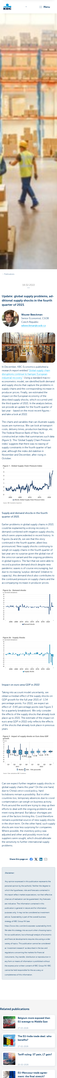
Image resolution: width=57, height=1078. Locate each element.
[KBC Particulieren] (7, 7)
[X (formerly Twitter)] (36, 859)
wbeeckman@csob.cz (33, 325)
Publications (9, 274)
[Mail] (45, 859)
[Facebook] (31, 859)
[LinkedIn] (41, 859)
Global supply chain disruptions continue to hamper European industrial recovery (26, 374)
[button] (44, 7)
